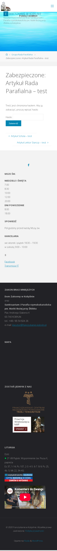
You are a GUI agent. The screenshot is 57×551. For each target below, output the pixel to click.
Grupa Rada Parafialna (22, 54)
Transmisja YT (12, 265)
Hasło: (9, 117)
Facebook (10, 261)
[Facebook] (28, 165)
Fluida (27, 540)
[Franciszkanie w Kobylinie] (5, 5)
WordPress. (37, 540)
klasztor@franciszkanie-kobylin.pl (29, 324)
